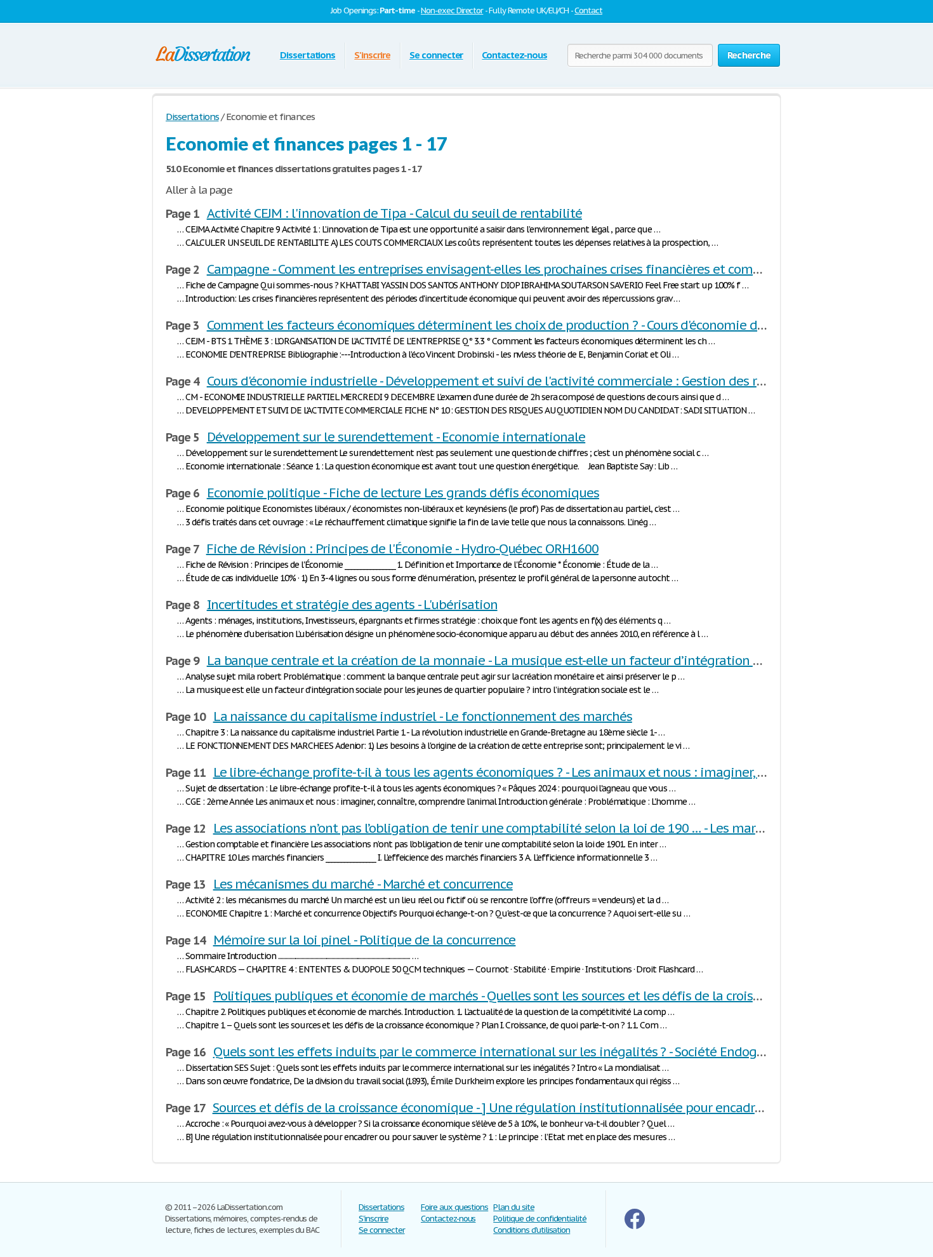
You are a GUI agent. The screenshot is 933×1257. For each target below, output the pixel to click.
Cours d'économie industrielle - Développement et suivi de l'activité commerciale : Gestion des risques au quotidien (539, 381)
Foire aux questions (454, 1207)
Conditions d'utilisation (531, 1230)
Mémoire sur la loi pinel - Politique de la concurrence (364, 940)
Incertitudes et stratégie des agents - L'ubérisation (352, 604)
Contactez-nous (514, 55)
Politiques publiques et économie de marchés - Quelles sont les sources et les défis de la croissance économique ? (541, 996)
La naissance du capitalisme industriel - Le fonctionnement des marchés (422, 716)
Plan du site (513, 1207)
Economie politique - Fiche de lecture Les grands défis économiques (403, 493)
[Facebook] (635, 1226)
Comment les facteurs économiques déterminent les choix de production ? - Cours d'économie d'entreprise (512, 325)
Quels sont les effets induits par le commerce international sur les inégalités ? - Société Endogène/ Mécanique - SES (545, 1052)
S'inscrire (372, 55)
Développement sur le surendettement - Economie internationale (396, 437)
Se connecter (436, 55)
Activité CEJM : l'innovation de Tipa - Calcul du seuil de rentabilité (394, 213)
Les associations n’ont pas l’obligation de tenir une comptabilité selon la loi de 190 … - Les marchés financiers (527, 828)
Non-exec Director (452, 10)
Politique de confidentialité (539, 1218)
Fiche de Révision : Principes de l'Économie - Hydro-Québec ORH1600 (402, 549)
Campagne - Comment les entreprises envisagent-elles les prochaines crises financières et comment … (502, 269)
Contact (588, 10)
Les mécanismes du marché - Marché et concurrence (363, 884)
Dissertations (307, 55)
